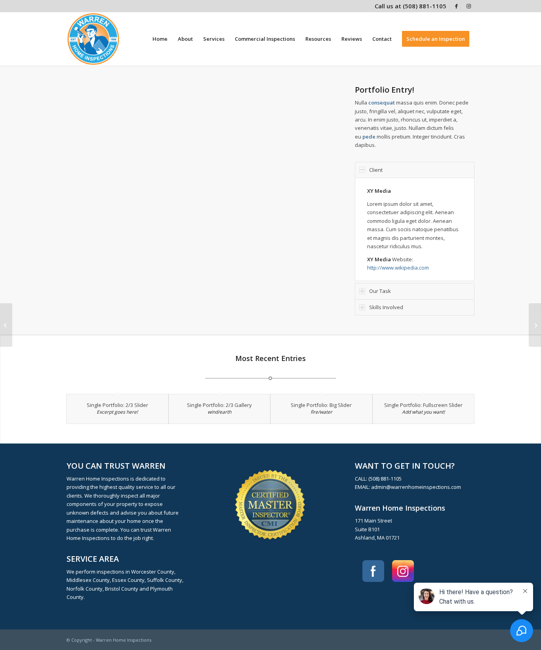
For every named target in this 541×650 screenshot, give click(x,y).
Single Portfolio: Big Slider (321, 405)
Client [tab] (376, 169)
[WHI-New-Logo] (93, 39)
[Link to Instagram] (468, 6)
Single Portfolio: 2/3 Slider (117, 405)
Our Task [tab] (380, 291)
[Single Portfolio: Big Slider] (6, 325)
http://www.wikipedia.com (398, 267)
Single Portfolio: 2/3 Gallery (219, 405)
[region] (414, 229)
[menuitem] (160, 39)
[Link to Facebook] (456, 6)
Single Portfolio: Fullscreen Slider (423, 405)
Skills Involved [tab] (386, 307)
